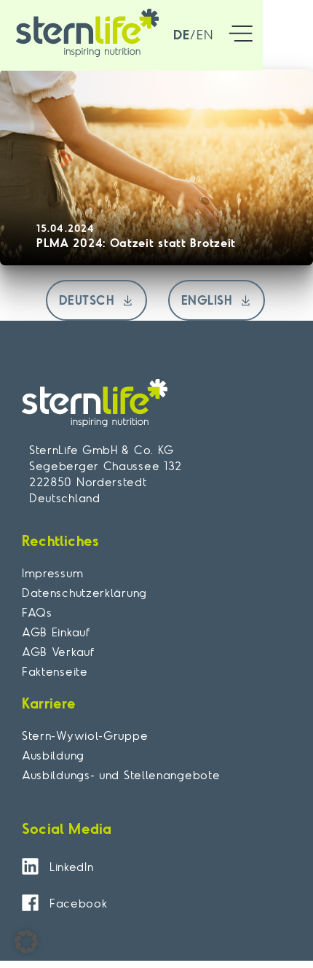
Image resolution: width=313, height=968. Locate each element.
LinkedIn (71, 866)
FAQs (37, 612)
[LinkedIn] (30, 866)
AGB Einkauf (56, 632)
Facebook (78, 903)
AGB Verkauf (58, 651)
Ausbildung (53, 755)
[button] (241, 35)
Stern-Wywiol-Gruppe (85, 735)
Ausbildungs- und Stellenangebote (121, 775)
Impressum (52, 573)
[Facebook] (30, 902)
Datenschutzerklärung (84, 592)
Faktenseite (55, 671)
